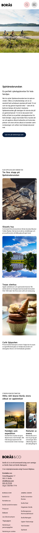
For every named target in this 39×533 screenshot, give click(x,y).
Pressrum (5, 509)
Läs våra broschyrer (8, 517)
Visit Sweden (25, 526)
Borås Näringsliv (26, 517)
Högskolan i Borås (26, 507)
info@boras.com (8, 481)
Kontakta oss (6, 500)
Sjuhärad (24, 530)
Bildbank (5, 513)
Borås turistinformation (9, 505)
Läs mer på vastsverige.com (14, 134)
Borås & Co (5, 496)
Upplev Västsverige (27, 521)
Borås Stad (24, 503)
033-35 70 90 (7, 483)
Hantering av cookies (9, 531)
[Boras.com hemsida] (7, 4)
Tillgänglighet (6, 521)
